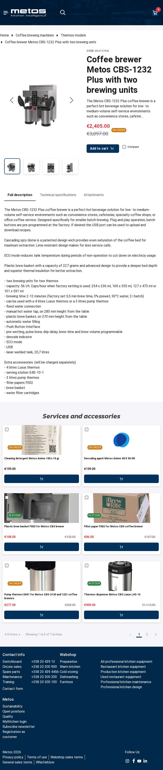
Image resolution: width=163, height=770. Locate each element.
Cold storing (69, 672)
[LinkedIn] (145, 760)
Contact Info (14, 654)
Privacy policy (13, 757)
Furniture (66, 682)
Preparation (68, 662)
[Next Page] (156, 634)
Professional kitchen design (121, 687)
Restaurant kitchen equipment (124, 667)
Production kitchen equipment (123, 672)
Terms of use (37, 757)
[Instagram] (127, 760)
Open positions (14, 711)
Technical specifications (58, 195)
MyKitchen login (15, 722)
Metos (8, 699)
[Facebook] (133, 760)
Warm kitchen (70, 667)
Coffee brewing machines (35, 35)
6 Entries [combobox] (11, 634)
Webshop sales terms (67, 757)
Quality (8, 716)
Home (4, 35)
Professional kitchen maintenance (126, 682)
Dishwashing (69, 677)
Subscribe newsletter (19, 727)
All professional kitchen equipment (126, 662)
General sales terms (17, 762)
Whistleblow (45, 762)
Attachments (94, 195)
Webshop (68, 654)
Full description (20, 195)
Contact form (13, 689)
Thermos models (73, 35)
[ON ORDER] (121, 440)
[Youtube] (139, 760)
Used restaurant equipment (121, 677)
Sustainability (12, 706)
